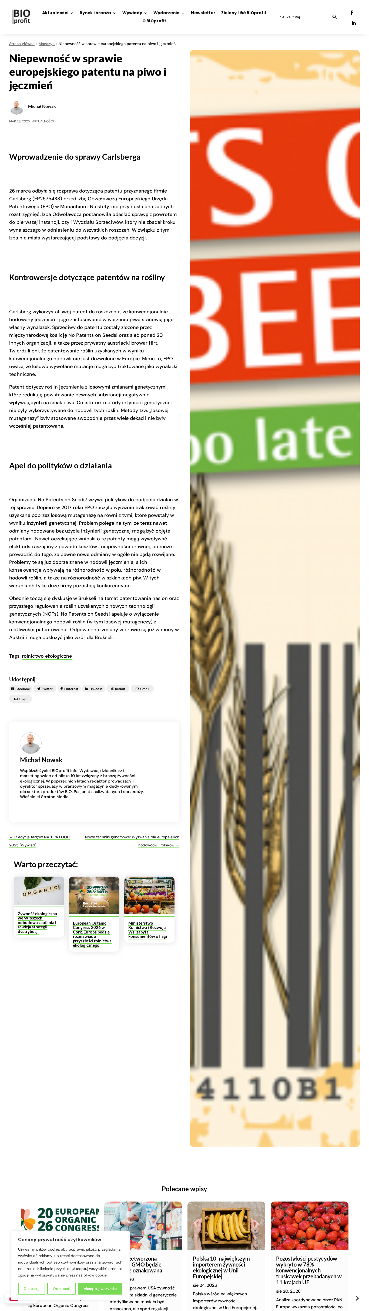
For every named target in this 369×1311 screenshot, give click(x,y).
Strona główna (22, 43)
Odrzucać (61, 1288)
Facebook (23, 689)
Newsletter (203, 13)
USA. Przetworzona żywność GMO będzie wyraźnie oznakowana (136, 1264)
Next (357, 1298)
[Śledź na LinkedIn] (354, 23)
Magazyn (47, 43)
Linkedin (95, 689)
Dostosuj (31, 1288)
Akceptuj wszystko (100, 1288)
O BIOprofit (154, 21)
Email (23, 699)
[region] (70, 1265)
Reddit (120, 689)
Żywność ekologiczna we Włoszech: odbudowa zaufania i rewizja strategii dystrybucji (37, 922)
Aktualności (55, 13)
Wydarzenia (166, 13)
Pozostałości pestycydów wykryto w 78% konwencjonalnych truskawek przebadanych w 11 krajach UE (309, 1270)
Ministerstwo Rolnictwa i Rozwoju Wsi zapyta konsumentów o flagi (147, 930)
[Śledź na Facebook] (351, 12)
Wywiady (132, 13)
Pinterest (71, 689)
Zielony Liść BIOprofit (243, 13)
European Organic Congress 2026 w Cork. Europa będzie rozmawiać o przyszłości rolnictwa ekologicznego (92, 934)
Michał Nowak (42, 106)
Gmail (144, 689)
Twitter (47, 689)
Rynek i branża (95, 13)
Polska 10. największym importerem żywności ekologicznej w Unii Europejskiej (221, 1267)
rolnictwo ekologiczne (47, 656)
